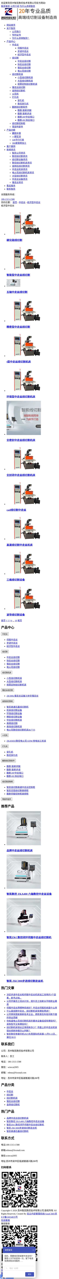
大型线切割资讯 (19, 176)
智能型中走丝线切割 (18, 275)
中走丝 (15, 45)
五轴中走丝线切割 (17, 292)
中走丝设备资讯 (19, 179)
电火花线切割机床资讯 (23, 172)
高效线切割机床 (14, 726)
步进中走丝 (23, 51)
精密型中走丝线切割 (18, 326)
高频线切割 (12, 723)
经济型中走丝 (24, 54)
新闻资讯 (11, 150)
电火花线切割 (24, 71)
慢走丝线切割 (24, 68)
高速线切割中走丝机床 (20, 544)
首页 (15, 202)
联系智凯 (5, 6)
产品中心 (11, 41)
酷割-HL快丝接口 (26, 120)
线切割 (15, 58)
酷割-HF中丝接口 (26, 117)
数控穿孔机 (23, 104)
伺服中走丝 (23, 48)
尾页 (20, 620)
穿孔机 (21, 100)
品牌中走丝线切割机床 (20, 850)
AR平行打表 (18, 140)
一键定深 (16, 136)
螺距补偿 (16, 133)
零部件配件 (17, 127)
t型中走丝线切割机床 (19, 361)
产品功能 (11, 130)
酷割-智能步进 (24, 113)
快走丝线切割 (24, 64)
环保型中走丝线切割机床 (21, 396)
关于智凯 (11, 28)
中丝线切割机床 (14, 720)
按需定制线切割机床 (27, 84)
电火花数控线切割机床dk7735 (21, 730)
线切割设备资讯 (19, 159)
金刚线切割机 (18, 90)
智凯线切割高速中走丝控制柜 (21, 787)
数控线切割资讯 (19, 156)
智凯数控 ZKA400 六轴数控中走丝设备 (29, 894)
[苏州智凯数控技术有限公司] (29, 20)
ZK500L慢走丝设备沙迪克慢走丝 (22, 696)
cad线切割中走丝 (16, 509)
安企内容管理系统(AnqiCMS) (41, 1214)
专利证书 (16, 35)
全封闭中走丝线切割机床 (21, 475)
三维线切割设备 (16, 579)
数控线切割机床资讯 (22, 163)
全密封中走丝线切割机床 (21, 440)
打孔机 (15, 97)
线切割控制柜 (18, 123)
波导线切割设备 (16, 614)
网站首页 (11, 25)
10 (16, 620)
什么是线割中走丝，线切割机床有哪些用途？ (28, 1011)
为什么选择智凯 (27, 6)
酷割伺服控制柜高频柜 (18, 794)
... (13, 620)
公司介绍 (14, 6)
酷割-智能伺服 (24, 110)
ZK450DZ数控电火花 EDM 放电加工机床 (26, 741)
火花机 (15, 94)
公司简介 (16, 31)
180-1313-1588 (8, 199)
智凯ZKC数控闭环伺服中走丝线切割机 (29, 937)
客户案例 (11, 146)
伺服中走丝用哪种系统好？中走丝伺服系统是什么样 (32, 1008)
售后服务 (11, 186)
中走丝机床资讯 (19, 169)
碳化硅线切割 (14, 240)
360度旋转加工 (19, 143)
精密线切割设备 (14, 717)
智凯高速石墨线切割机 (18, 707)
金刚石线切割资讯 (21, 166)
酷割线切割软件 (19, 107)
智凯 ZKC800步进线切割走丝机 (25, 981)
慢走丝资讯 (17, 182)
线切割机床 (17, 74)
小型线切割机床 (25, 77)
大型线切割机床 (25, 81)
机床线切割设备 (14, 710)
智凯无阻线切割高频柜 (18, 790)
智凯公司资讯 (18, 153)
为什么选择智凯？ (21, 38)
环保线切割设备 (14, 713)
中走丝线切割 (24, 61)
